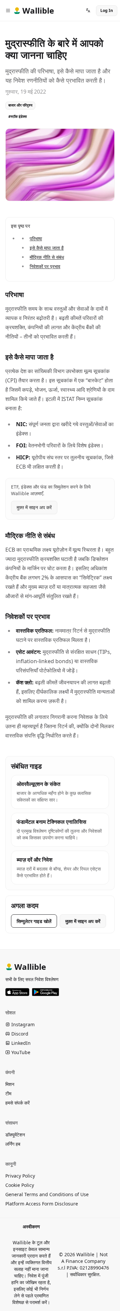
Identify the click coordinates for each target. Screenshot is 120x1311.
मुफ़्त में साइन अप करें (34, 507)
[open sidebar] (8, 10)
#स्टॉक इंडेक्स (17, 116)
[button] (88, 10)
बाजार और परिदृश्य (20, 105)
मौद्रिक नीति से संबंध (47, 257)
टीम (8, 1093)
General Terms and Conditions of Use (47, 1194)
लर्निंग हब (12, 1144)
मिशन (9, 1084)
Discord (19, 1034)
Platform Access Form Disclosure (41, 1203)
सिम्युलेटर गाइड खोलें (34, 921)
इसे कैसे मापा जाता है (47, 248)
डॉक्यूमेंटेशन (15, 1134)
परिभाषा (36, 238)
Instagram (22, 1024)
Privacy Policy (20, 1176)
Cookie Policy (19, 1185)
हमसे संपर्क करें (17, 1103)
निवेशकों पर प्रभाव (45, 266)
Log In (106, 10)
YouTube (20, 1052)
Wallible (30, 966)
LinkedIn (20, 1043)
